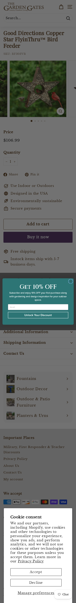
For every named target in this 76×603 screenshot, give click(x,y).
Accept (36, 572)
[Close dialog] (71, 281)
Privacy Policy (31, 561)
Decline (36, 583)
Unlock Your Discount (38, 315)
